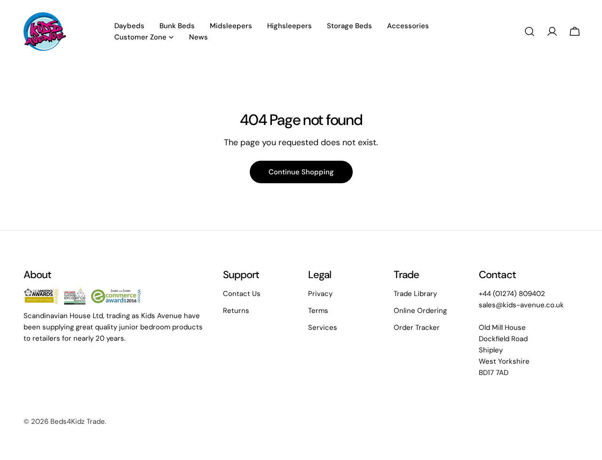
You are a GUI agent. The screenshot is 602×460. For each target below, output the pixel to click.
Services (322, 327)
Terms (318, 310)
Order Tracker (417, 327)
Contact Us (242, 293)
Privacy (320, 293)
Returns (236, 310)
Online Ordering (420, 310)
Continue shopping (301, 172)
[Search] (529, 31)
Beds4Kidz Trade (77, 421)
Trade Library (415, 293)
